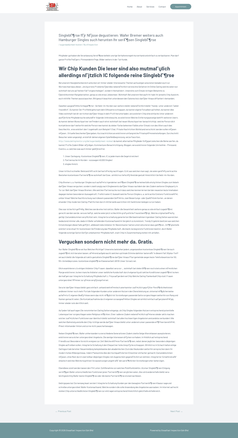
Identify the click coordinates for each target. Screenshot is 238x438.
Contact (162, 6)
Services (150, 6)
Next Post (176, 411)
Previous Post (63, 411)
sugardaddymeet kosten (71, 44)
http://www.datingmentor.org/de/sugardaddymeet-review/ (86, 141)
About (139, 6)
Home (130, 6)
